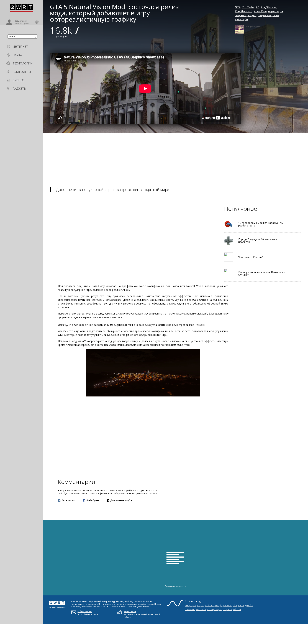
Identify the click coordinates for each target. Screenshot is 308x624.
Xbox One (260, 11)
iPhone (237, 609)
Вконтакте (130, 611)
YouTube (248, 7)
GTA (238, 7)
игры (271, 11)
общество (238, 605)
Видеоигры (22, 72)
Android (209, 605)
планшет (190, 609)
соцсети (240, 15)
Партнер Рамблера (57, 607)
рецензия (264, 15)
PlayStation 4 (243, 11)
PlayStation (268, 7)
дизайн (249, 605)
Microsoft (201, 609)
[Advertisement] (150, 158)
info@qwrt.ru (85, 611)
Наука (17, 55)
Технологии (23, 63)
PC (257, 7)
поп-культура (214, 609)
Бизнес (18, 80)
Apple (200, 605)
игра (279, 11)
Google (218, 605)
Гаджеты (20, 89)
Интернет (20, 47)
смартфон (190, 605)
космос (227, 605)
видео (252, 15)
